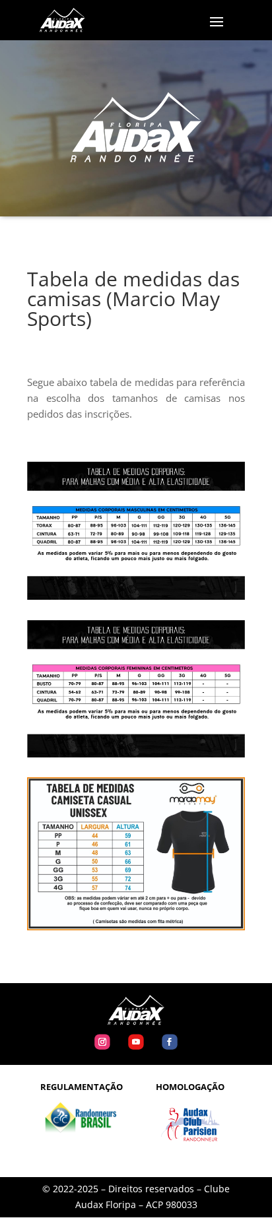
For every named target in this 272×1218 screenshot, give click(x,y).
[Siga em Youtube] (135, 1042)
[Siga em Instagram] (102, 1042)
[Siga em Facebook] (169, 1042)
